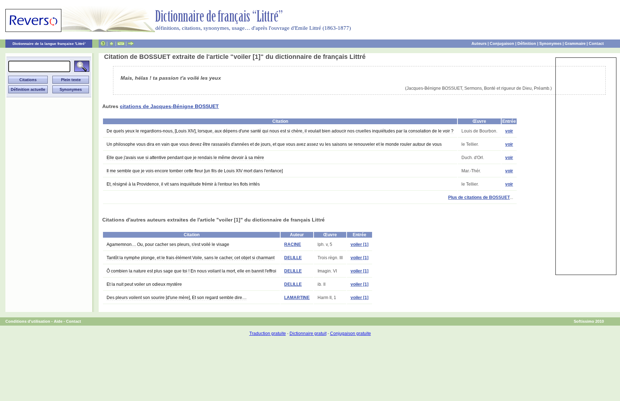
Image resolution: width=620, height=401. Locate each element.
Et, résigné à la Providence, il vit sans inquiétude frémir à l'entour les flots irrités (183, 184)
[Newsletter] (121, 43)
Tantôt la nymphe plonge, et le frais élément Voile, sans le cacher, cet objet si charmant (190, 257)
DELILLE (293, 257)
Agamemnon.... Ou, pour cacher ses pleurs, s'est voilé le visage (168, 244)
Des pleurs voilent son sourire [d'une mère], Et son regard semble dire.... (176, 297)
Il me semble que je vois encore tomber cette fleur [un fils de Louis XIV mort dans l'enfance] (195, 170)
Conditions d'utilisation (27, 321)
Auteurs (479, 43)
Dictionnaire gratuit (308, 333)
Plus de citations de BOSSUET (479, 197)
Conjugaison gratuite (350, 333)
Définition (526, 43)
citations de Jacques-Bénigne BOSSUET (169, 106)
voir (509, 131)
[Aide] (102, 43)
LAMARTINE (297, 297)
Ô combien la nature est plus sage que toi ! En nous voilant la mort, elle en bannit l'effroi (191, 271)
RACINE (292, 244)
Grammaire (575, 43)
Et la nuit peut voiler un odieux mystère (144, 284)
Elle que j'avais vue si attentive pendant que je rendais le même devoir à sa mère (185, 157)
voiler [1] (359, 244)
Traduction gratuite (267, 333)
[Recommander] (131, 43)
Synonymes (550, 43)
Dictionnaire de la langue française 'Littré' (49, 44)
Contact (596, 43)
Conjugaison (502, 43)
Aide (58, 321)
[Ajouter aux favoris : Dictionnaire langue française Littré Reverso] (111, 43)
